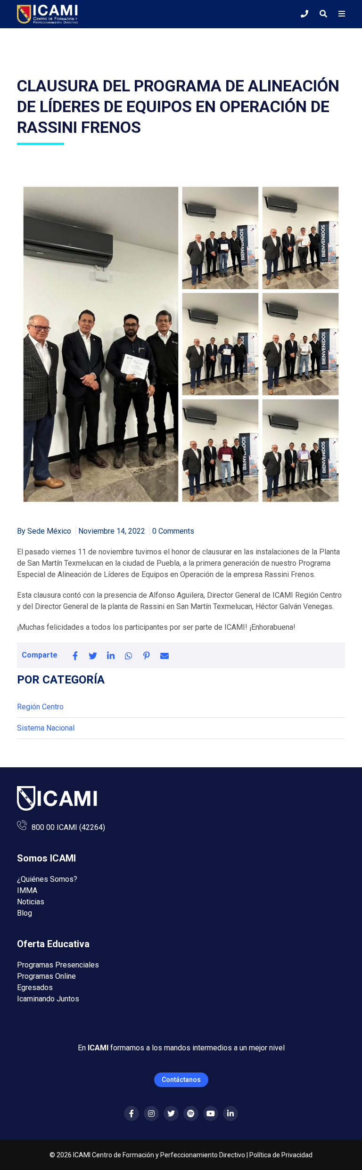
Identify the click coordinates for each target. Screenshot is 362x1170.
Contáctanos (181, 1079)
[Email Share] (164, 655)
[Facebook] (131, 1113)
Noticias (30, 901)
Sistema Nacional (45, 727)
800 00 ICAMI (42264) (68, 827)
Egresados (35, 987)
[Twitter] (171, 1113)
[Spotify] (190, 1113)
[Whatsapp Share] (129, 655)
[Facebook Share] (75, 655)
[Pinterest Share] (147, 655)
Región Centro (40, 706)
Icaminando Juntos (48, 998)
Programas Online (46, 976)
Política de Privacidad (281, 1155)
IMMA (27, 890)
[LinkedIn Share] (111, 655)
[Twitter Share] (93, 655)
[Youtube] (210, 1113)
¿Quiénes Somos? (47, 879)
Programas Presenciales (58, 964)
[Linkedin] (230, 1113)
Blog (24, 913)
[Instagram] (151, 1113)
